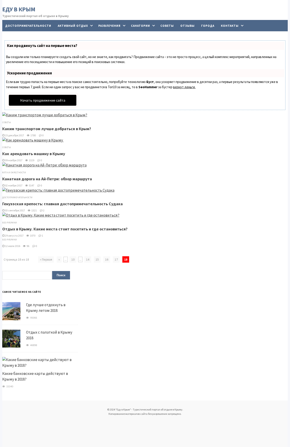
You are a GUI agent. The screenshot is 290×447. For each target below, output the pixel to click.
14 (87, 259)
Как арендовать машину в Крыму (34, 153)
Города (207, 25)
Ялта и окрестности (14, 172)
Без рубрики (9, 222)
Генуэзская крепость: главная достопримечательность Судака (62, 203)
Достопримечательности (28, 25)
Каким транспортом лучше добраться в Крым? (46, 128)
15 (97, 259)
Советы (167, 25)
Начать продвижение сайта (42, 100)
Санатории (140, 25)
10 (73, 259)
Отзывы (187, 25)
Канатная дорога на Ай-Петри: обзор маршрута (47, 178)
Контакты (230, 25)
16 (106, 259)
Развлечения (109, 25)
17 (116, 259)
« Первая (46, 259)
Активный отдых (73, 25)
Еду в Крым (18, 9)
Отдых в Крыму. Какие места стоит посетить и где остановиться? (65, 229)
